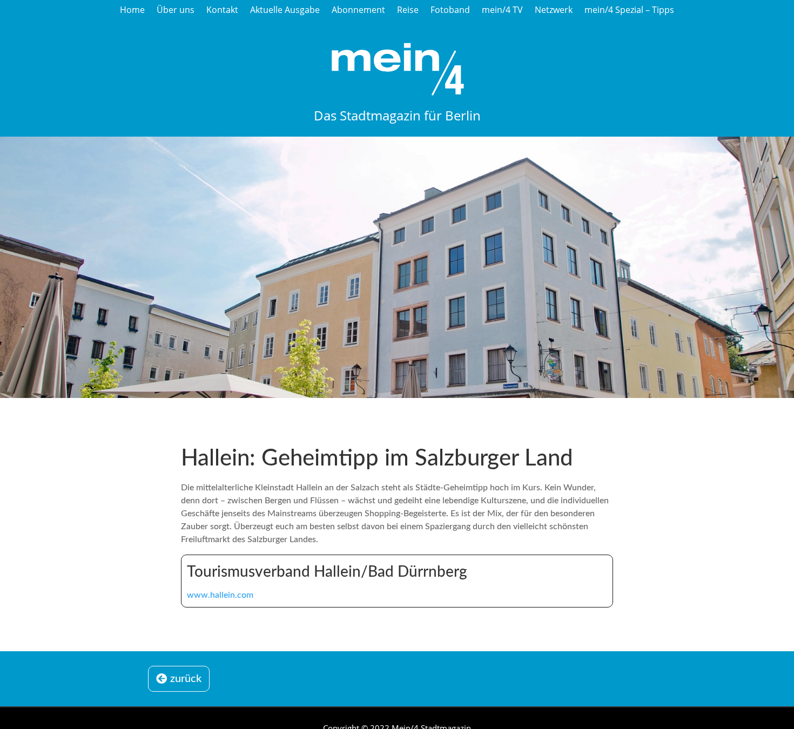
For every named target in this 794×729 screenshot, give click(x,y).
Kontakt (222, 10)
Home (132, 10)
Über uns (175, 10)
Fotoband (450, 10)
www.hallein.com (220, 595)
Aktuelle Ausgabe (285, 10)
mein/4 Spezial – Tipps (629, 10)
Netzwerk (554, 10)
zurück (185, 678)
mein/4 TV (502, 10)
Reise (408, 10)
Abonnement (358, 10)
